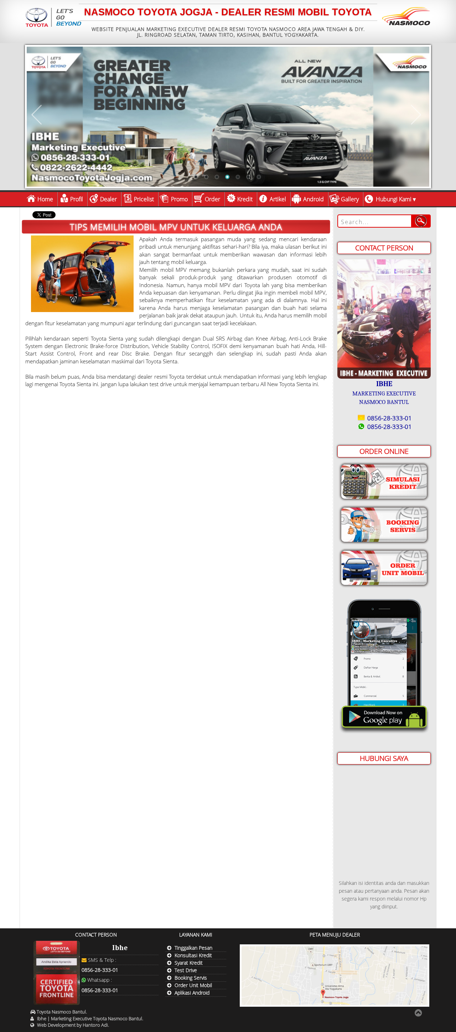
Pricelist (144, 199)
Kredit (245, 199)
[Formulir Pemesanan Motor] (384, 566)
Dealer (108, 199)
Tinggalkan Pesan (193, 947)
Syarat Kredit (189, 962)
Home (45, 199)
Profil (76, 199)
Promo (179, 199)
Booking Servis (191, 977)
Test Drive (186, 970)
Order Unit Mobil (193, 985)
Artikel (278, 199)
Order (212, 199)
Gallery (350, 199)
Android (313, 199)
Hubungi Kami (393, 199)
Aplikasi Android (192, 992)
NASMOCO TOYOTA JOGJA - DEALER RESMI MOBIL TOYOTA (228, 12)
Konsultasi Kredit (193, 955)
